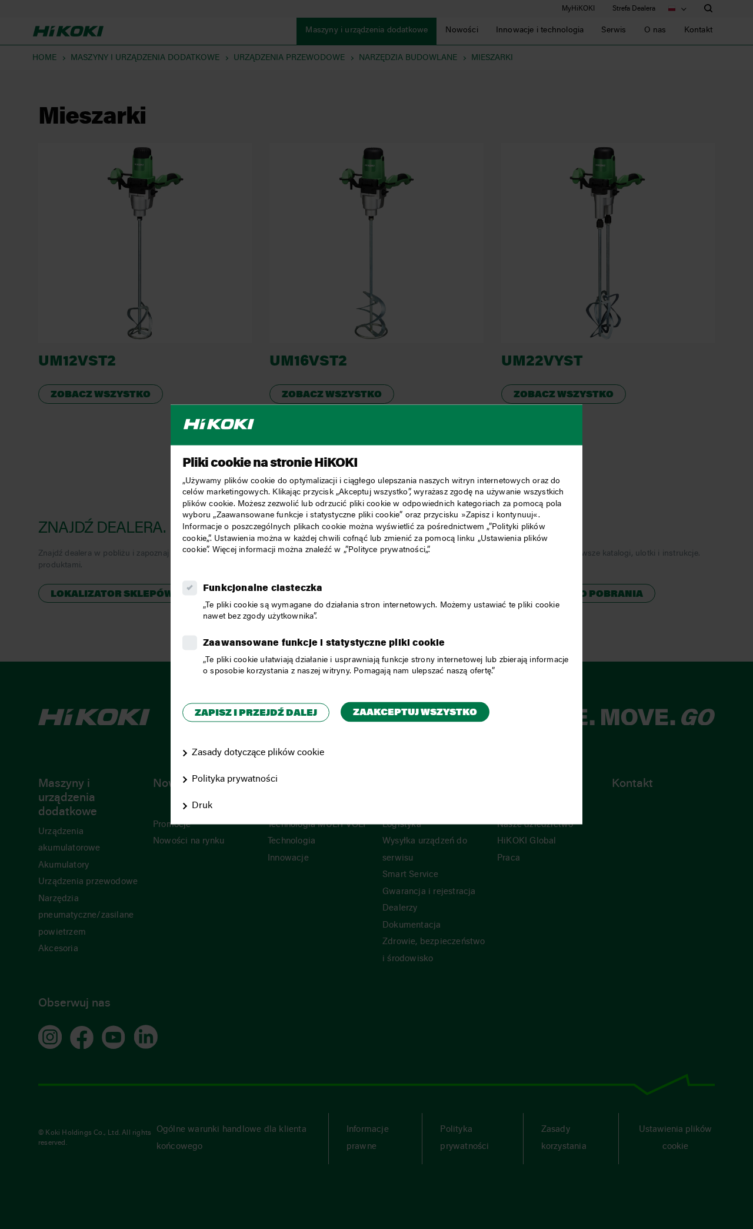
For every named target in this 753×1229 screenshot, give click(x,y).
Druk (202, 806)
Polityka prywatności (235, 779)
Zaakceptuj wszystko (415, 713)
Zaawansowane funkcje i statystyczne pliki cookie (324, 643)
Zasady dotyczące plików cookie (258, 753)
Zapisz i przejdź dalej (256, 713)
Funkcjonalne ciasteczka (263, 588)
